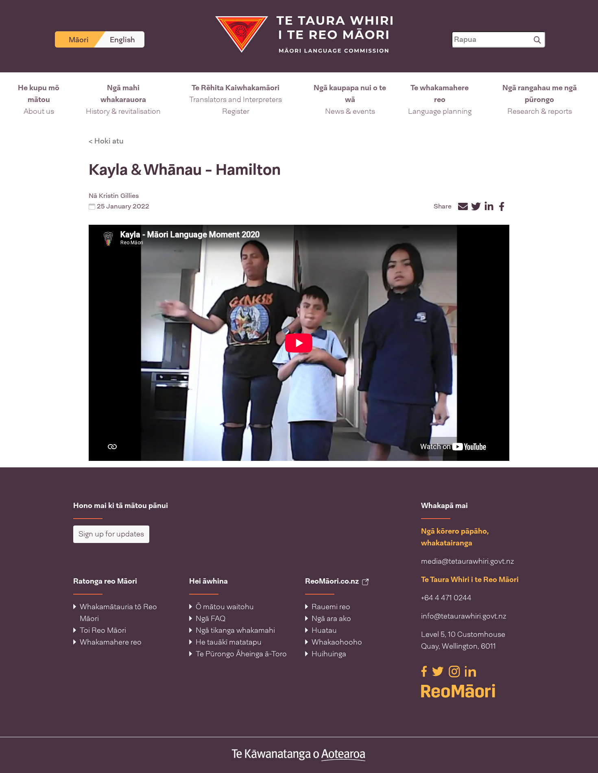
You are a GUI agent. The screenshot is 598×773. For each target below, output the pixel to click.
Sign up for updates (111, 534)
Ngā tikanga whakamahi (235, 630)
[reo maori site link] (473, 691)
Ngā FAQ (210, 618)
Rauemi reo (331, 607)
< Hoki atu (106, 141)
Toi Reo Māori (103, 630)
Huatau (324, 630)
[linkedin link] (470, 671)
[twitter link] (438, 671)
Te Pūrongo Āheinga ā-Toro (241, 654)
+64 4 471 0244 (446, 598)
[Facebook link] (425, 671)
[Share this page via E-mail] (463, 206)
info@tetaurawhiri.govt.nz (463, 616)
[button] (39, 99)
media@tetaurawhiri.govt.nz (467, 561)
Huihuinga (329, 654)
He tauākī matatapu (229, 642)
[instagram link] (455, 671)
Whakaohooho (337, 642)
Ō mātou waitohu (225, 607)
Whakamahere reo (111, 642)
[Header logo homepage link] (299, 34)
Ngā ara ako (331, 618)
